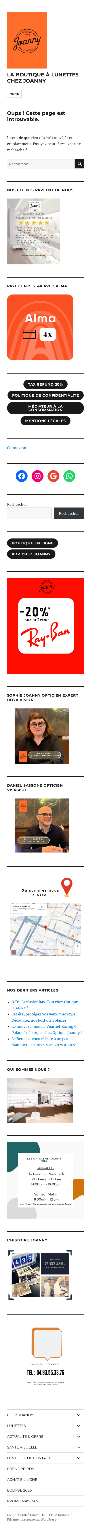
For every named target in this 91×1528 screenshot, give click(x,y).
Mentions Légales (45, 421)
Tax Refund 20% (45, 384)
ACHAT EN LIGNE (22, 1479)
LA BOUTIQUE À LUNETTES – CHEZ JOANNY (45, 78)
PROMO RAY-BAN (22, 1501)
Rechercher (17, 504)
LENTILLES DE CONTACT (28, 1458)
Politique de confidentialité (45, 395)
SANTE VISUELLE (22, 1447)
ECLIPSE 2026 (19, 1490)
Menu (14, 94)
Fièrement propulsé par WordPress (31, 1519)
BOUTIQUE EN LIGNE (33, 543)
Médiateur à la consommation (45, 408)
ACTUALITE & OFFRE (25, 1436)
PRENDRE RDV (20, 1469)
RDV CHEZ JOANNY (31, 554)
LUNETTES (16, 1426)
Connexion (16, 448)
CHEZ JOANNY (20, 1415)
